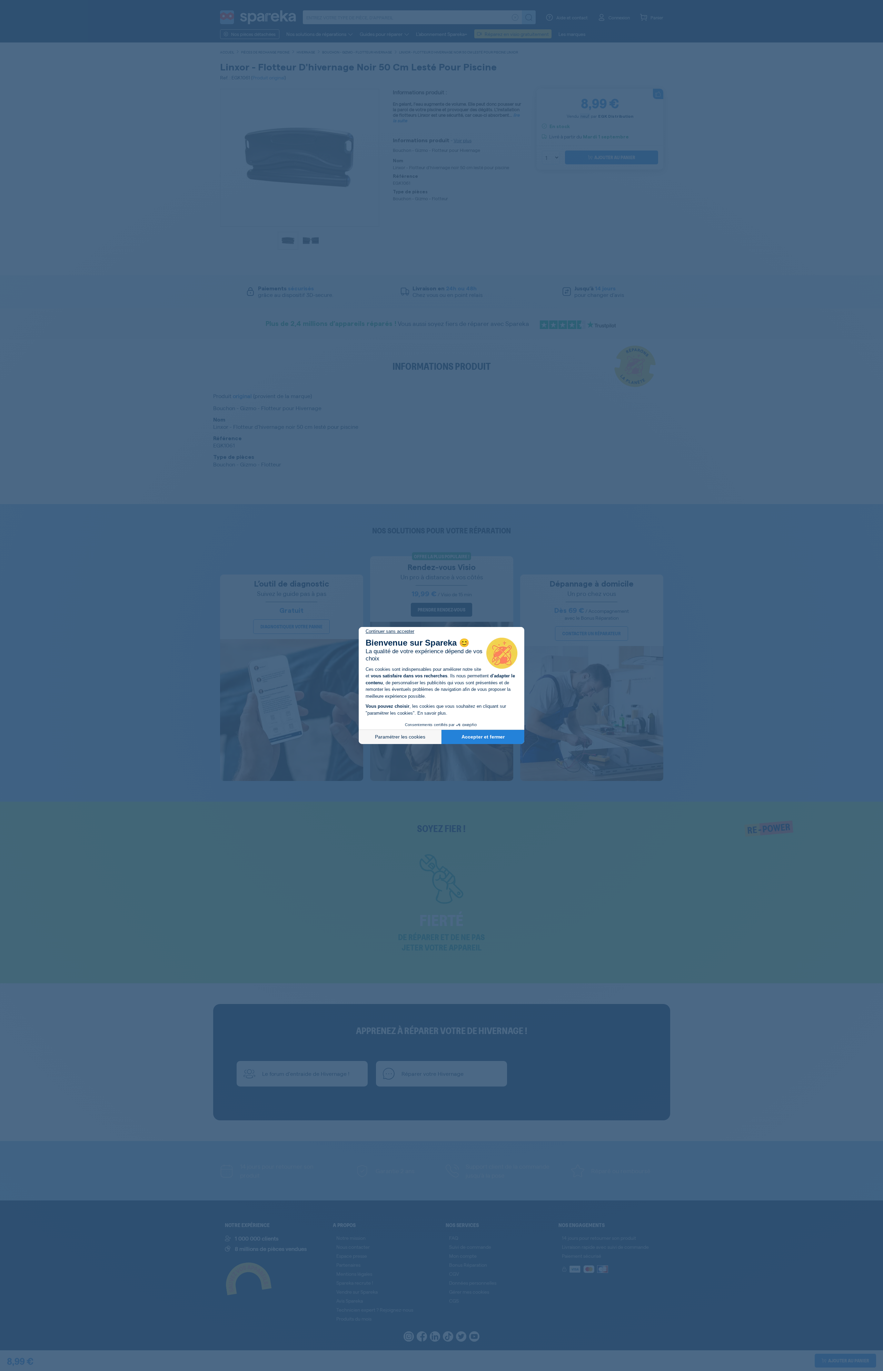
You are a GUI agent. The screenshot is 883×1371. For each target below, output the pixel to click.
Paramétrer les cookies (400, 737)
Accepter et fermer (483, 737)
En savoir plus (431, 713)
